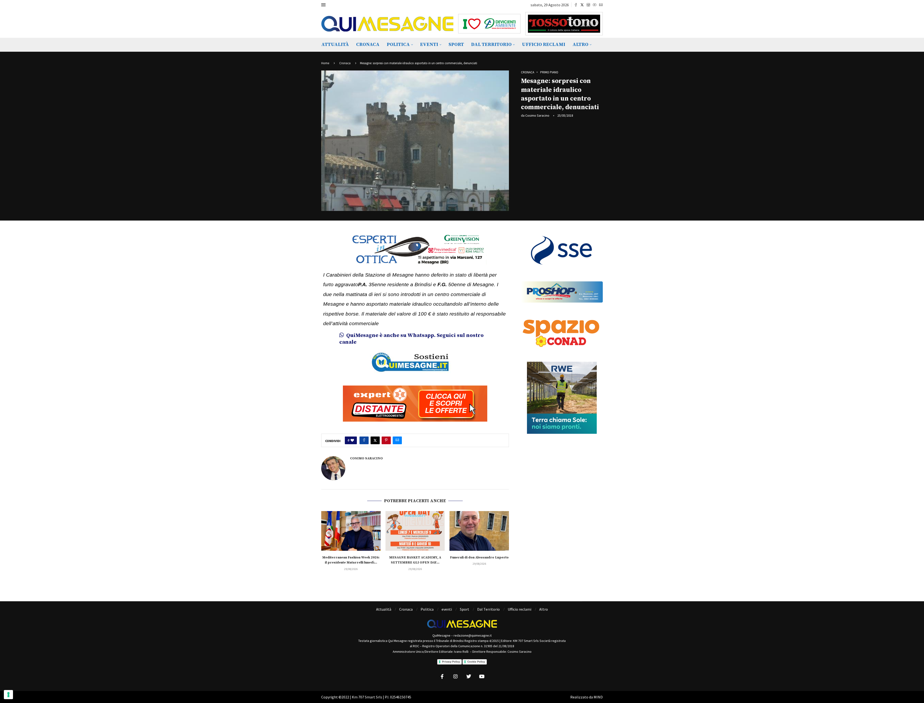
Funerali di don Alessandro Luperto (479, 557)
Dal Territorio (491, 45)
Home (325, 63)
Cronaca (367, 45)
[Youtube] (595, 5)
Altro (580, 45)
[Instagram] (588, 5)
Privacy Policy (451, 661)
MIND (598, 697)
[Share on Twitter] (375, 440)
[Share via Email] (397, 440)
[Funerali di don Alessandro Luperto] (479, 531)
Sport (456, 45)
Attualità (335, 45)
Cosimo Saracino (537, 115)
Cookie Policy (476, 661)
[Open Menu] (323, 5)
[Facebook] (576, 5)
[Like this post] (352, 440)
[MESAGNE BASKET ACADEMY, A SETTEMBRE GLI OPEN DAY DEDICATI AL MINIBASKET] (415, 531)
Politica (398, 45)
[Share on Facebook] (364, 440)
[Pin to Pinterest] (386, 440)
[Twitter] (582, 5)
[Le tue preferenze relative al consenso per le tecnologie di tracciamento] (8, 694)
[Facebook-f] (442, 676)
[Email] (601, 5)
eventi (429, 45)
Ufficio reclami (543, 45)
